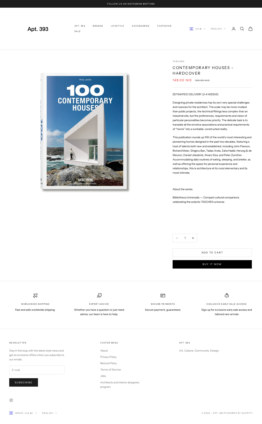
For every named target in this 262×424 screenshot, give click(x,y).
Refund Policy (108, 363)
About (104, 350)
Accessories (140, 26)
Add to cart (212, 252)
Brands (98, 26)
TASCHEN (179, 61)
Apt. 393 (79, 26)
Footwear (164, 26)
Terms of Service (110, 369)
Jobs (103, 376)
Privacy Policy (108, 357)
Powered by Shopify (238, 413)
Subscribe (23, 382)
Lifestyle (117, 26)
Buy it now (212, 264)
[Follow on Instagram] (11, 400)
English (216, 28)
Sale (77, 31)
